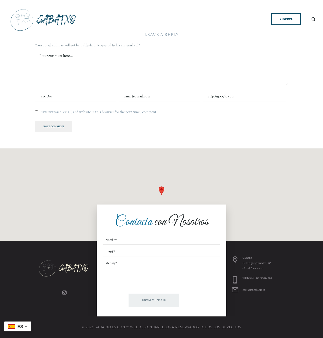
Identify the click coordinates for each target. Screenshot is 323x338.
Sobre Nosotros (214, 18)
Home (167, 18)
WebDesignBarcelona (152, 327)
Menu (186, 18)
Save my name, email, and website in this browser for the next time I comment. (99, 112)
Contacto (247, 18)
